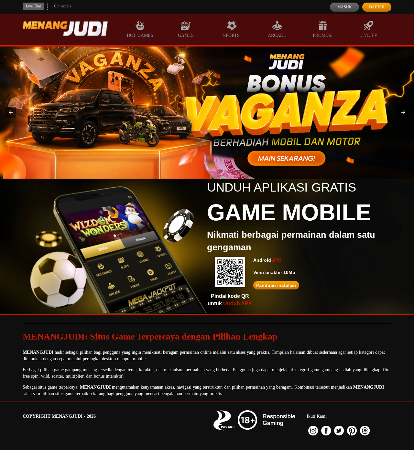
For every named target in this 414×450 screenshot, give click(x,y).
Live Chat (33, 6)
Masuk (344, 7)
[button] (10, 112)
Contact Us (62, 6)
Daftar (377, 7)
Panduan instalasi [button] (276, 285)
